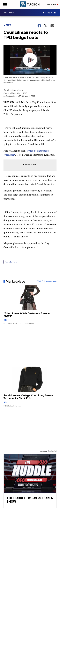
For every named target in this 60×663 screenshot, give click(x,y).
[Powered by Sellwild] (52, 451)
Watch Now (51, 4)
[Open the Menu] (5, 4)
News (7, 25)
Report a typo (11, 262)
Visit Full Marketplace (47, 281)
